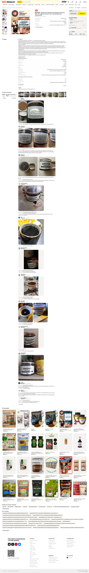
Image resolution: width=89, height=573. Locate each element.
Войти (85, 1)
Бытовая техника (32, 543)
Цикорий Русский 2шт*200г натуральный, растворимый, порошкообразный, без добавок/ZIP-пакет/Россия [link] (64, 476)
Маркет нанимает (70, 546)
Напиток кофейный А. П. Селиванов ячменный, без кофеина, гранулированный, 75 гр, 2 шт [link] (80, 476)
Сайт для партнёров (52, 562)
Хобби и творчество (33, 554)
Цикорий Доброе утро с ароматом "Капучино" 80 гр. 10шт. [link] (79, 499)
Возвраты (50, 546)
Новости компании (70, 540)
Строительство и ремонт (34, 563)
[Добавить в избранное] (14, 411)
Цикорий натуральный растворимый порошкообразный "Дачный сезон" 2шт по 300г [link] (8, 499)
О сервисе (50, 545)
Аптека (31, 551)
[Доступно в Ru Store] (19, 545)
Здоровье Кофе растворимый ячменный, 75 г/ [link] (65, 452)
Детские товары (32, 565)
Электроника (32, 546)
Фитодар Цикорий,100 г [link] (64, 498)
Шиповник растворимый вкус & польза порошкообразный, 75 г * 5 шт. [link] (23, 476)
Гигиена (31, 545)
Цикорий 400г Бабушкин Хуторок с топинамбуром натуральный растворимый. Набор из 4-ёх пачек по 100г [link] (51, 476)
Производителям (70, 543)
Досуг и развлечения (33, 540)
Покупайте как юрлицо (52, 543)
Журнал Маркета (51, 548)
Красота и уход (32, 552)
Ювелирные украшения (34, 566)
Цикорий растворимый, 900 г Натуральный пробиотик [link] (22, 429)
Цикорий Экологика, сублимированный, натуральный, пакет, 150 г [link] (22, 499)
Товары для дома (32, 549)
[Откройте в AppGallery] (16, 545)
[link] (4, 507)
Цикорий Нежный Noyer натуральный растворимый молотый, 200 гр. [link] (35, 476)
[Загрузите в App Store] (9, 545)
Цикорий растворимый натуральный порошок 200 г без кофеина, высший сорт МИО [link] (65, 429)
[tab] (5, 4)
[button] (36, 10)
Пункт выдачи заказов (70, 545)
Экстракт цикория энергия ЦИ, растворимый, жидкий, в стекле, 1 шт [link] (79, 453)
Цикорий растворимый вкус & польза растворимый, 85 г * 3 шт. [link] (8, 476)
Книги (31, 557)
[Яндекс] (86, 571)
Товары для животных (33, 562)
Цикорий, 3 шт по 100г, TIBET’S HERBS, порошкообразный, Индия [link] (51, 499)
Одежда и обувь (32, 548)
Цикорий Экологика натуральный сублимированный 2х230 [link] (8, 429)
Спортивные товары (33, 560)
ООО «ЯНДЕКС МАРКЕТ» (83, 570)
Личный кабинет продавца (53, 557)
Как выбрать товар (52, 540)
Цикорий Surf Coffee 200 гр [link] (50, 452)
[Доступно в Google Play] (12, 545)
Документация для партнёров (54, 560)
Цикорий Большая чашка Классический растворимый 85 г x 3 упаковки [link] (23, 452)
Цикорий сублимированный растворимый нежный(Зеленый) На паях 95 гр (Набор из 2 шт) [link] (37, 453)
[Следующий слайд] (31, 22)
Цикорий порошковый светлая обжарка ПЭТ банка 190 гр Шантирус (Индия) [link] (8, 453)
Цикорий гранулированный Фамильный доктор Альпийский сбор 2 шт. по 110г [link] (79, 429)
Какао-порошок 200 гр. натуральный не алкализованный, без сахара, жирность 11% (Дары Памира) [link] (37, 499)
